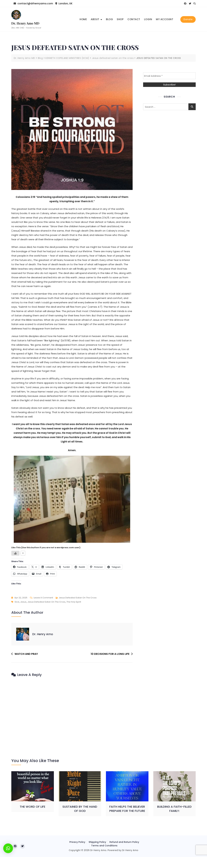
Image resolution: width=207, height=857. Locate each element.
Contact (133, 19)
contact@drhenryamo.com (35, 3)
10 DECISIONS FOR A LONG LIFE (110, 654)
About (95, 19)
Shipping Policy (97, 842)
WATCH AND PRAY (26, 654)
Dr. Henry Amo (42, 634)
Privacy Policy (77, 842)
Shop (120, 19)
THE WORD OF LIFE (32, 807)
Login (148, 19)
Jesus (23, 601)
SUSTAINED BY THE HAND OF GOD (79, 809)
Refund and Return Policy (124, 842)
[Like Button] (15, 553)
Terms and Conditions (104, 845)
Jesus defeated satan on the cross (78, 597)
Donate (188, 19)
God (17, 601)
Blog (109, 19)
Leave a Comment (43, 598)
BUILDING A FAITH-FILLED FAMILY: (174, 809)
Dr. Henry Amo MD (25, 23)
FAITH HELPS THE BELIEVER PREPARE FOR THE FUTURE (127, 809)
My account (164, 19)
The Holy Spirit (73, 601)
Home (83, 19)
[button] (8, 848)
